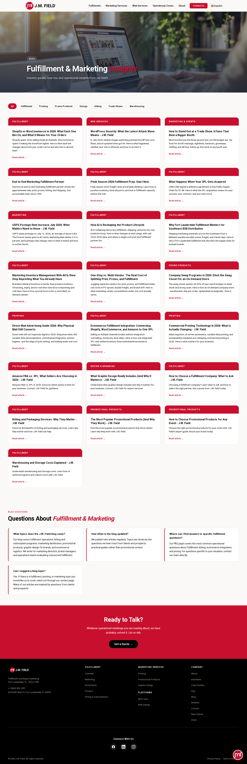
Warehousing (137, 106)
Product (89, 691)
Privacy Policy (213, 758)
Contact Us (198, 5)
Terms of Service (231, 758)
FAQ (193, 691)
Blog (193, 697)
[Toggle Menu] (238, 755)
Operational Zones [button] (163, 5)
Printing (43, 106)
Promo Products (64, 106)
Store (194, 720)
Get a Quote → (123, 644)
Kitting (97, 106)
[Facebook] (113, 746)
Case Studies (197, 685)
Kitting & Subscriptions (96, 697)
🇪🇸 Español (216, 6)
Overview (89, 673)
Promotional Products (149, 679)
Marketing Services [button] (116, 5)
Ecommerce (91, 685)
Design (83, 106)
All (12, 106)
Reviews (195, 702)
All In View (143, 699)
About (194, 673)
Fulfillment (26, 106)
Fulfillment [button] (94, 5)
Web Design (144, 704)
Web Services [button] (139, 5)
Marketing (90, 679)
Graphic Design (145, 685)
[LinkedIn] (123, 746)
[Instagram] (133, 746)
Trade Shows (116, 106)
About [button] (182, 5)
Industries (196, 679)
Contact (195, 708)
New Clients (197, 714)
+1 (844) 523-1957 (16, 688)
